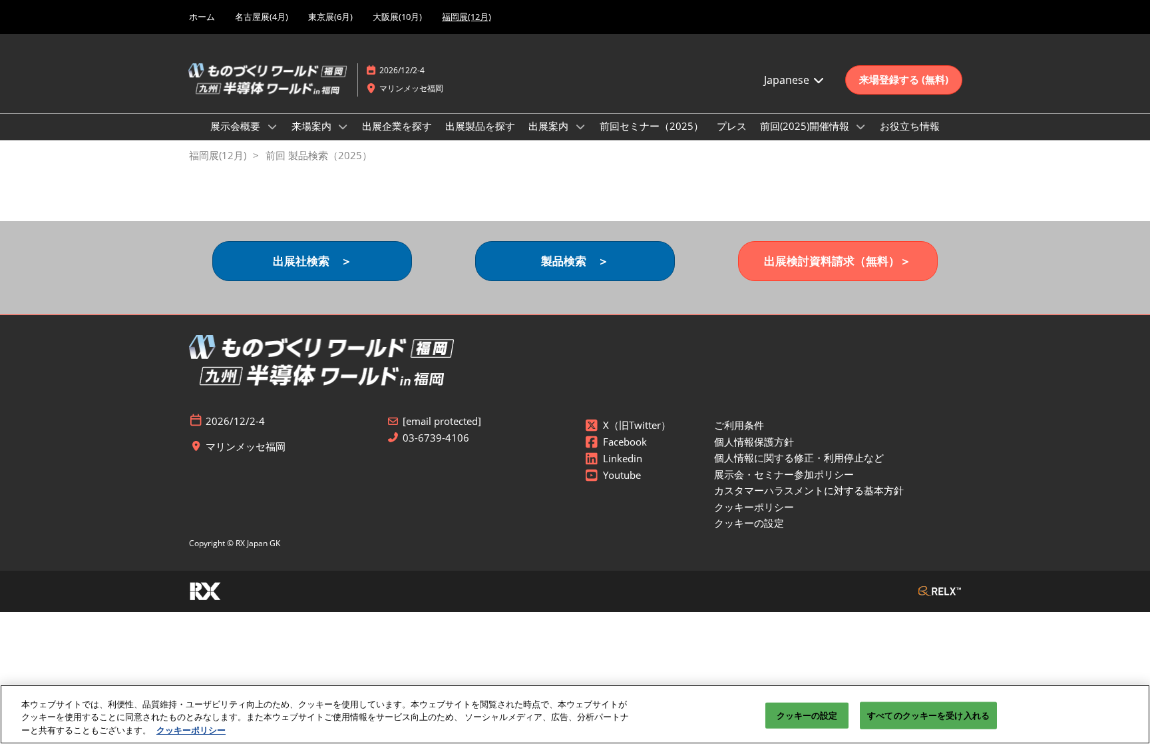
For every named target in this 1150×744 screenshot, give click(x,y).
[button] (903, 80)
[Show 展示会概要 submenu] (272, 126)
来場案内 (312, 126)
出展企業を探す (397, 126)
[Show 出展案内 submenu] (580, 126)
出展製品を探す (480, 126)
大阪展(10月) (397, 17)
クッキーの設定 (807, 715)
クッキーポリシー (191, 730)
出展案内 (549, 126)
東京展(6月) (330, 17)
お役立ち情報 (910, 126)
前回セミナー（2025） (651, 126)
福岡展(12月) (466, 17)
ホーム (202, 17)
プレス (732, 126)
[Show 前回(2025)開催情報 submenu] (861, 126)
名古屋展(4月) (261, 17)
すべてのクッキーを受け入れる (928, 715)
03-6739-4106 (436, 438)
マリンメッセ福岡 (411, 88)
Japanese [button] (788, 80)
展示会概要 (236, 126)
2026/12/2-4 (402, 70)
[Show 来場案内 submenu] (343, 126)
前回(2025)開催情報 (806, 126)
